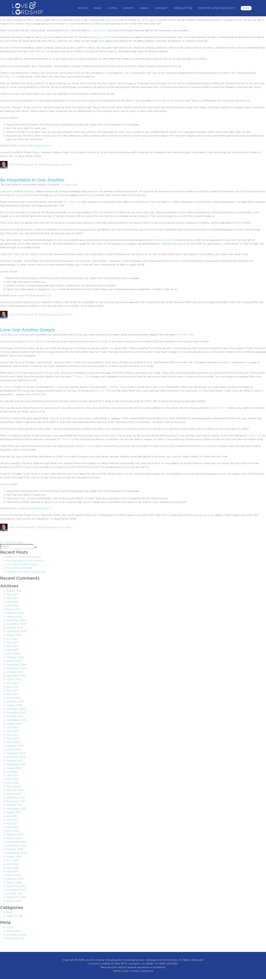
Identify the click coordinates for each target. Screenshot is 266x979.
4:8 (23, 387)
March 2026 (13, 609)
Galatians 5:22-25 (102, 37)
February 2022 (15, 790)
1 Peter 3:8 (9, 387)
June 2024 (12, 687)
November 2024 (16, 668)
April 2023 (12, 738)
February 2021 (14, 834)
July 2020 (12, 860)
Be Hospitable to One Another (32, 180)
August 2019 (13, 901)
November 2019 (15, 890)
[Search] (35, 547)
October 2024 (14, 672)
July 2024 (12, 683)
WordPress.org (15, 938)
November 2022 (16, 757)
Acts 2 (99, 390)
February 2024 (15, 701)
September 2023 (16, 720)
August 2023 (14, 723)
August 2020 (14, 856)
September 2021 (16, 808)
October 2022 (14, 760)
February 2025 (15, 657)
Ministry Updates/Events (216, 8)
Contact (161, 8)
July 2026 (12, 594)
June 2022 (12, 775)
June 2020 (12, 864)
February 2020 (15, 879)
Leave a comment (62, 164)
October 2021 (14, 805)
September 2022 (16, 764)
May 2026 (12, 602)
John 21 (91, 446)
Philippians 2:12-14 (163, 240)
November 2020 (16, 845)
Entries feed (13, 931)
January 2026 (14, 616)
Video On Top (14, 916)
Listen (112, 8)
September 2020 (16, 853)
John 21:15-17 (219, 408)
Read (97, 8)
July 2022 (12, 771)
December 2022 (16, 753)
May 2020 (12, 868)
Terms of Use (121, 971)
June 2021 (12, 820)
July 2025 (12, 639)
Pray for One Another (19, 568)
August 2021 (13, 812)
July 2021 (11, 816)
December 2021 (15, 797)
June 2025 (12, 642)
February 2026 (15, 613)
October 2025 (14, 627)
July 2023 (12, 727)
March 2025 (13, 653)
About (144, 8)
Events (128, 8)
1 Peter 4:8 (66, 439)
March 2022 (13, 786)
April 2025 (12, 650)
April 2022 (12, 783)
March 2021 (13, 831)
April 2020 (12, 871)
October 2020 (14, 849)
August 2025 (14, 635)
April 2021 (12, 827)
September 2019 (16, 897)
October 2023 (14, 716)
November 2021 (15, 801)
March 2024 (13, 698)
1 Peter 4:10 (98, 30)
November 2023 (16, 712)
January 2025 (14, 661)
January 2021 (13, 838)
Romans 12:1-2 (9, 76)
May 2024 (12, 690)
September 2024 (16, 675)
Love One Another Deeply (27, 330)
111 (7, 542)
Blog (48, 164)
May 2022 (12, 779)
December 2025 (16, 620)
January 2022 (14, 794)
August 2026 (14, 591)
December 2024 (16, 664)
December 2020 (16, 842)
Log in (10, 927)
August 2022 (13, 768)
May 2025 (12, 646)
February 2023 (15, 746)
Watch (83, 8)
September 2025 (16, 631)
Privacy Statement (142, 971)
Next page (16, 542)
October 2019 (14, 893)
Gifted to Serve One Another (23, 557)
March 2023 (13, 742)
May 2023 (12, 735)
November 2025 (16, 624)
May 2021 (11, 823)
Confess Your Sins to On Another (26, 571)
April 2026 (12, 605)
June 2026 (12, 598)
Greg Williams (16, 164)
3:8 (111, 387)
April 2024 (12, 694)
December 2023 (16, 709)
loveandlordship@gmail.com (34, 145)
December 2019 (15, 886)
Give (246, 8)
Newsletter (183, 8)
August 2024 (14, 679)
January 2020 (14, 882)
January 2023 (14, 749)
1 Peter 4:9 (73, 202)
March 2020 (13, 875)
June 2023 (12, 731)
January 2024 (14, 705)
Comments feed (16, 934)
